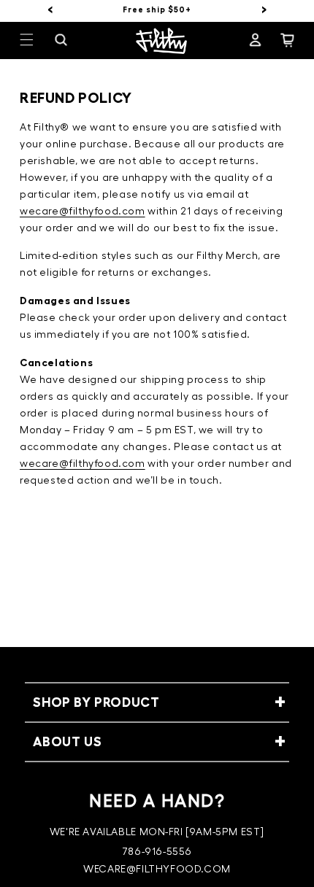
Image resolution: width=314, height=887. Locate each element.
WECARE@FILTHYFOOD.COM (157, 869)
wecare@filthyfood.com (82, 211)
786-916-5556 (157, 852)
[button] (36, 40)
